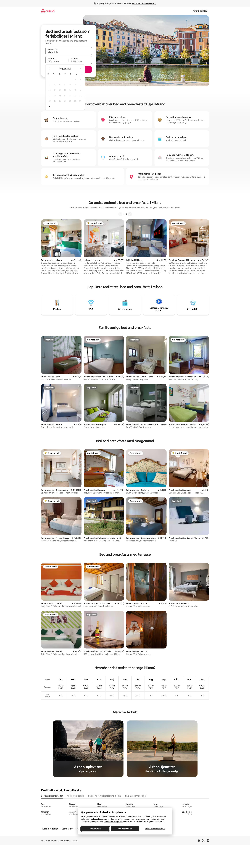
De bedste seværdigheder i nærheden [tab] (104, 796)
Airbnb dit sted (200, 11)
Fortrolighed (65, 840)
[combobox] (69, 52)
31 (50, 106)
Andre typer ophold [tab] (75, 796)
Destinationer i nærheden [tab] (52, 796)
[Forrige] (120, 214)
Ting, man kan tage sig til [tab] (135, 796)
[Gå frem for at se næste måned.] (80, 69)
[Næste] (130, 214)
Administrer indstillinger (155, 829)
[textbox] (57, 61)
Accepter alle (95, 829)
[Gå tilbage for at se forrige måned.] (50, 69)
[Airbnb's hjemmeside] (47, 11)
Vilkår (74, 840)
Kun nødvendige (125, 829)
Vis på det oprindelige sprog (144, 3)
